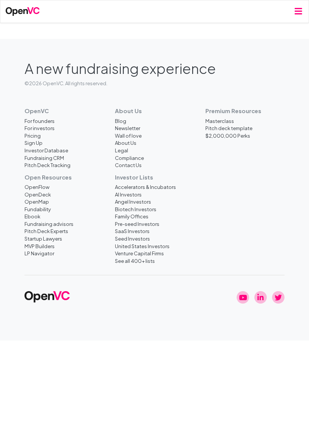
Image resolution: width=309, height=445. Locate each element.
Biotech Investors (135, 209)
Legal (121, 150)
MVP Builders (39, 246)
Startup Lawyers (43, 238)
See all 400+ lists (135, 261)
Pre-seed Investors (137, 224)
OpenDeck (37, 194)
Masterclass (219, 121)
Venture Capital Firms (139, 253)
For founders (39, 121)
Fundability (37, 209)
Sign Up (33, 143)
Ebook (32, 216)
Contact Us (128, 165)
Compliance (129, 158)
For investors (39, 128)
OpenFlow (36, 187)
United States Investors (142, 246)
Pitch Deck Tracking (47, 165)
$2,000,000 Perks (227, 135)
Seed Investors (132, 238)
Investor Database (46, 150)
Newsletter (127, 128)
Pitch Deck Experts (46, 231)
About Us (125, 143)
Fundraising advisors (48, 224)
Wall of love (128, 135)
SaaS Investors (132, 231)
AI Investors (128, 194)
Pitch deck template (228, 128)
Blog (120, 121)
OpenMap (36, 201)
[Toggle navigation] (298, 11)
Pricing (32, 135)
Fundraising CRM (44, 158)
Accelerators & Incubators (145, 187)
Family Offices (131, 216)
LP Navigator (39, 253)
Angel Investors (133, 201)
